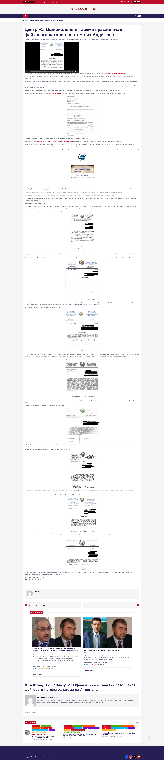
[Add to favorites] (38, 579)
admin (37, 591)
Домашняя (25, 20)
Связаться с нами (41, 16)
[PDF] (32, 579)
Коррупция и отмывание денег (68, 39)
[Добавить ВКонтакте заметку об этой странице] (25, 579)
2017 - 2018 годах (126, 728)
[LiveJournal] (41, 579)
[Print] (34, 579)
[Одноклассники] (37, 579)
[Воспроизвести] (26, 71)
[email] (31, 579)
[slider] (50, 71)
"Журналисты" (28, 39)
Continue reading (38, 674)
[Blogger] (29, 579)
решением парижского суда (54, 93)
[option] (43, 733)
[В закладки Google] (40, 579)
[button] (52, 57)
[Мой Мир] (42, 579)
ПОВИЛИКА (77, 39)
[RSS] (35, 579)
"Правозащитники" (35, 39)
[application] (52, 57)
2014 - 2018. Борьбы (44, 39)
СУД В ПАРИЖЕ (95, 39)
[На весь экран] (77, 71)
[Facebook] (26, 579)
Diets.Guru (41, 697)
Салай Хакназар (53, 734)
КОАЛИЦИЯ (58, 39)
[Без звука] (75, 71)
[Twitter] (28, 579)
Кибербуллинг (52, 39)
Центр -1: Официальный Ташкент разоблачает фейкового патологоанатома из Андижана (50, 20)
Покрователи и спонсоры (86, 39)
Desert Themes (48, 757)
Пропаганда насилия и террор (40, 734)
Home (31, 16)
